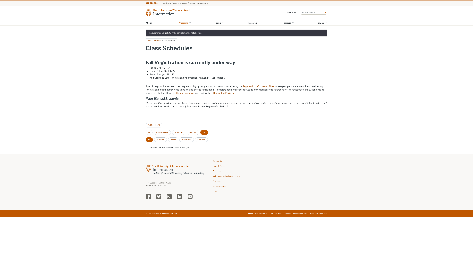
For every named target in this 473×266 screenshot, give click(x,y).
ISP (204, 132)
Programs (183, 23)
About (149, 23)
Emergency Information (256, 213)
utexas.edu (152, 3)
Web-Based (186, 139)
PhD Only (192, 132)
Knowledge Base (219, 186)
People (218, 23)
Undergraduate (162, 132)
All (149, 132)
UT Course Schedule (183, 93)
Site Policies (275, 213)
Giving (321, 23)
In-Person (160, 139)
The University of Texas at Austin (160, 213)
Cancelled (201, 139)
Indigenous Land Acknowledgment (226, 176)
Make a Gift (291, 12)
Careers (287, 23)
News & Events (219, 166)
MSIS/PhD (179, 132)
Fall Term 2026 (154, 125)
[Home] (168, 12)
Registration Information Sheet (259, 86)
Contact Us (217, 161)
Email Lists (217, 171)
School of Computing (198, 3)
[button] (153, 22)
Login (215, 191)
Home (150, 41)
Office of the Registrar (223, 93)
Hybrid (173, 139)
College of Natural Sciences (175, 3)
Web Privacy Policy (317, 213)
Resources (217, 181)
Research (252, 23)
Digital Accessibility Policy (295, 213)
